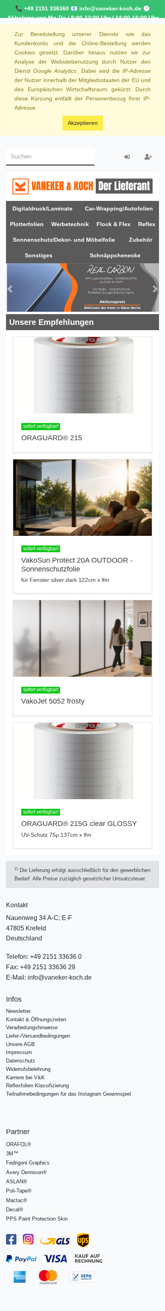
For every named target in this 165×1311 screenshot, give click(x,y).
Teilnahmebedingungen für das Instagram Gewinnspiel (68, 1091)
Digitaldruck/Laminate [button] (42, 208)
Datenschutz (20, 1058)
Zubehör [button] (140, 240)
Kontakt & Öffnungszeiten (36, 1017)
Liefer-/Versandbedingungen (38, 1033)
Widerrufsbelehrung (28, 1067)
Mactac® (16, 1198)
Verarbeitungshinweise (32, 1025)
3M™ (12, 1151)
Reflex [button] (146, 224)
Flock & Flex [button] (114, 224)
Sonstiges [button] (38, 255)
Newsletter (18, 1009)
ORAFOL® (18, 1142)
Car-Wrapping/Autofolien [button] (119, 208)
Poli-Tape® (19, 1189)
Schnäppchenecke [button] (115, 255)
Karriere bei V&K (25, 1075)
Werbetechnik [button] (70, 224)
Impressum (19, 1050)
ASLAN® (16, 1179)
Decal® (14, 1207)
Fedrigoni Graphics (28, 1161)
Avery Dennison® (26, 1170)
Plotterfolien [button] (27, 224)
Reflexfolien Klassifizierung (37, 1083)
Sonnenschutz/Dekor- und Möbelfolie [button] (64, 240)
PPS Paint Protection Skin (37, 1216)
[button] (10, 287)
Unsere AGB (20, 1042)
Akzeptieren (83, 123)
